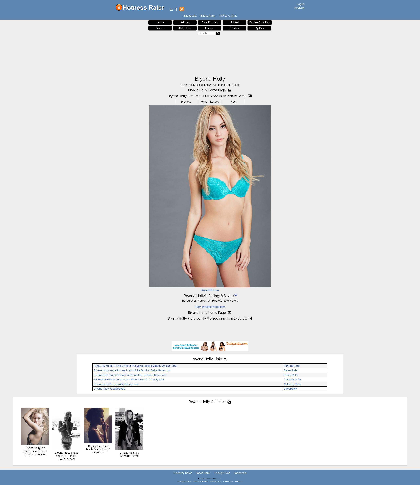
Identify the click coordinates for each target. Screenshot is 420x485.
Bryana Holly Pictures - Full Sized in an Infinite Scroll (207, 96)
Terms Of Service (200, 481)
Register (299, 7)
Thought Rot (222, 472)
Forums (209, 28)
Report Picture (210, 290)
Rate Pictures (210, 22)
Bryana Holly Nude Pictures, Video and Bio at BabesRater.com (130, 375)
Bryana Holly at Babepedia (109, 388)
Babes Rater (207, 15)
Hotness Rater (292, 365)
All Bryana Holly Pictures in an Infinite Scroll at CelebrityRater (129, 379)
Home (160, 22)
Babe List (185, 28)
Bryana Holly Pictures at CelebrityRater (116, 384)
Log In (300, 4)
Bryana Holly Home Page (207, 90)
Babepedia (190, 15)
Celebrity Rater (292, 379)
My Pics (259, 28)
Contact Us (228, 481)
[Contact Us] (171, 9)
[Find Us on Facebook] (176, 9)
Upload (234, 22)
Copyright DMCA (184, 481)
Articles (184, 22)
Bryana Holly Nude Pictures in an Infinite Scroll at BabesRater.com (132, 370)
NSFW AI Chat (228, 15)
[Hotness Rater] (141, 9)
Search (160, 28)
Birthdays (234, 28)
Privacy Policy (215, 481)
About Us (239, 481)
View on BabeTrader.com (210, 306)
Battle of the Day (259, 22)
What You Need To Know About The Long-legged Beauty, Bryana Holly (135, 365)
